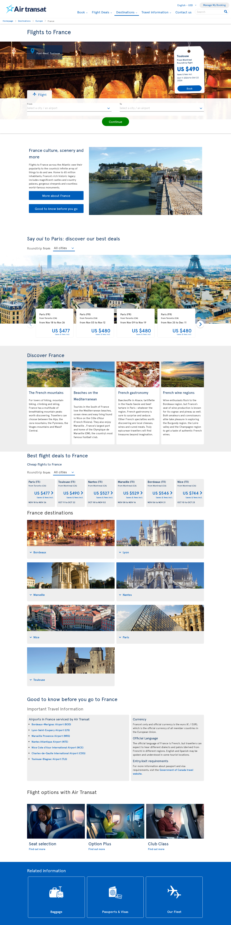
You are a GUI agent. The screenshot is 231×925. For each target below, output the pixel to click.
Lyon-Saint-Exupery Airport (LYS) (51, 730)
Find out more (37, 849)
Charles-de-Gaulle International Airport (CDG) (58, 753)
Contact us (183, 12)
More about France (56, 195)
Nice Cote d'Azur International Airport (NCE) (57, 747)
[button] (39, 94)
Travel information (154, 12)
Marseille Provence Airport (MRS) (51, 736)
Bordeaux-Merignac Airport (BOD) (51, 724)
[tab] (71, 539)
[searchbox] (212, 11)
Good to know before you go (56, 208)
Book (80, 12)
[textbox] (69, 107)
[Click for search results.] (226, 11)
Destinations (124, 12)
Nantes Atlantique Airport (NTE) (50, 741)
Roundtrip (34, 248)
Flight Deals (100, 12)
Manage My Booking (214, 5)
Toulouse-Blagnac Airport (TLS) (49, 759)
